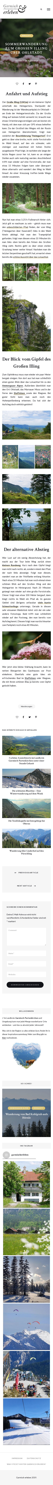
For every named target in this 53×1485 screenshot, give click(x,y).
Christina (18, 60)
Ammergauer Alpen (19, 1108)
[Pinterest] (36, 84)
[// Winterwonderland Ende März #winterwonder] (26, 1279)
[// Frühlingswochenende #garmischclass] (26, 1374)
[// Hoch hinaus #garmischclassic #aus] (26, 1326)
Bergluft (26, 35)
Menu (48, 9)
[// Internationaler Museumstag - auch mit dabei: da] (26, 1184)
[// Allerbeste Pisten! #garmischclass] (26, 1421)
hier (4, 1038)
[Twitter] (30, 84)
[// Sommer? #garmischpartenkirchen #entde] (26, 1232)
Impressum (17, 1458)
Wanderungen (26, 706)
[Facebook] (23, 84)
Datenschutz (34, 1458)
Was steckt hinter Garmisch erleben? (26, 1464)
